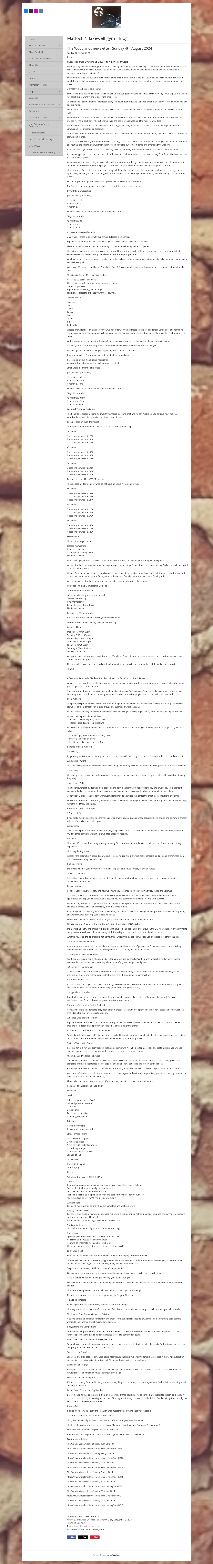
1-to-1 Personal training (40, 58)
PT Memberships (37, 132)
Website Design (99, 1555)
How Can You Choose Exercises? (39, 125)
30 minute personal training (42, 152)
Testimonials (35, 111)
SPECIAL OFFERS (37, 45)
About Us (33, 65)
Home (32, 39)
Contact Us (34, 78)
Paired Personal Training (40, 139)
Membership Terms (38, 84)
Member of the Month (39, 117)
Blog (31, 91)
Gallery (32, 71)
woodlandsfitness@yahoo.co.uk (84, 1526)
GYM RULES (34, 145)
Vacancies (33, 97)
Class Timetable (36, 52)
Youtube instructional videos (42, 104)
